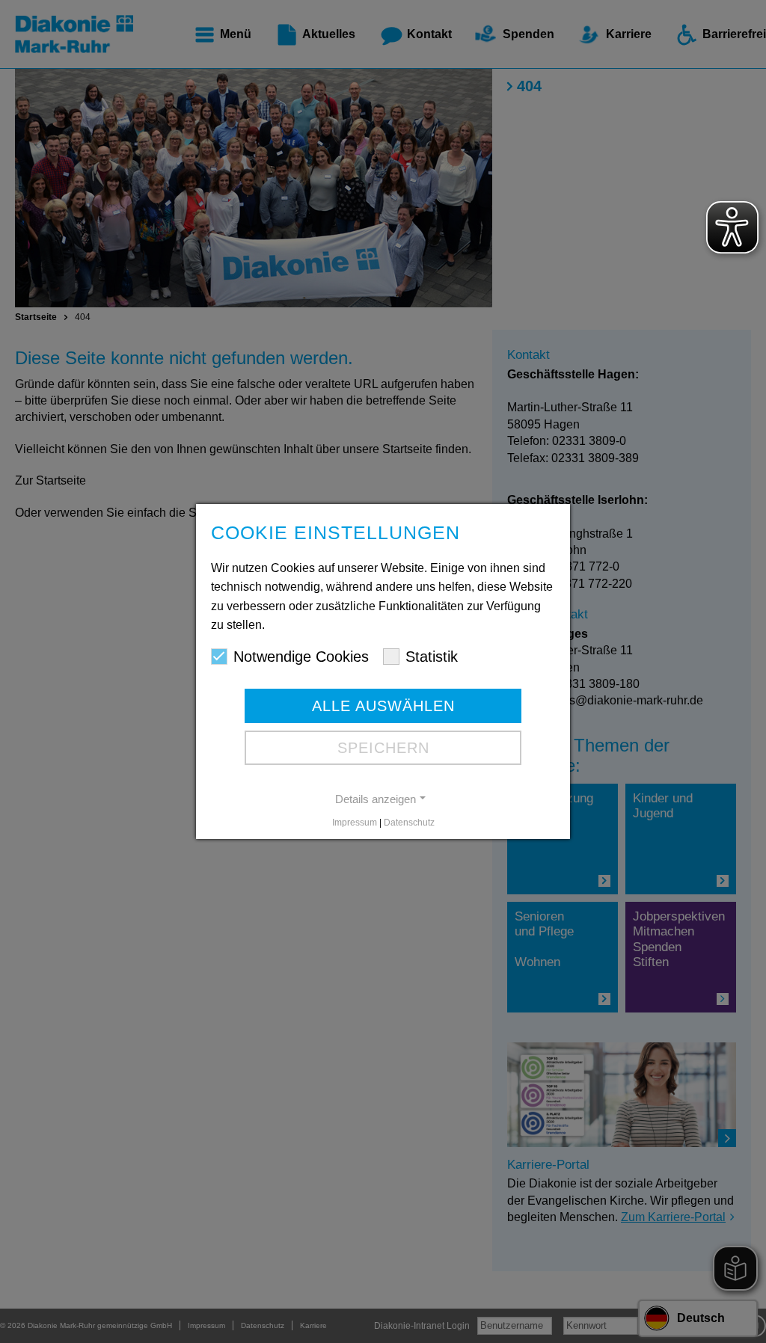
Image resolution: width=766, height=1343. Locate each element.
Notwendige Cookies (301, 656)
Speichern (383, 748)
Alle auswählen (383, 706)
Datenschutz (409, 822)
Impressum (354, 822)
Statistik (431, 656)
